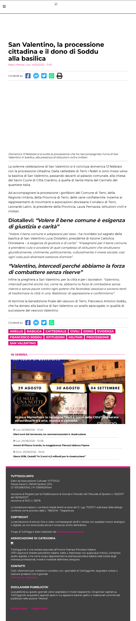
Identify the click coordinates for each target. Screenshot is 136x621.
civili (74, 331)
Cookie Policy (39, 608)
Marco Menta (16, 64)
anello (16, 331)
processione (97, 337)
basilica (34, 331)
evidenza (105, 331)
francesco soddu (26, 337)
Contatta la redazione (24, 577)
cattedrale (56, 331)
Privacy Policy (19, 608)
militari (75, 337)
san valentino (23, 343)
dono (88, 331)
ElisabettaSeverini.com (70, 531)
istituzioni (55, 337)
